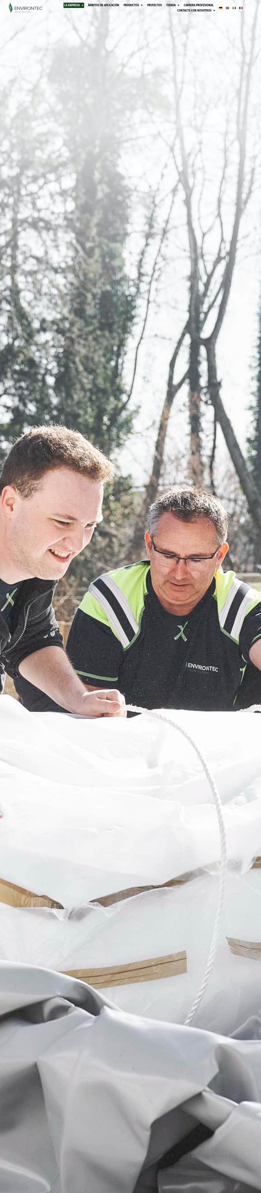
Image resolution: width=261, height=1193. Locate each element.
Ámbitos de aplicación (103, 5)
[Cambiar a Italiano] (234, 8)
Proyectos (154, 5)
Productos (131, 5)
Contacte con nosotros (194, 10)
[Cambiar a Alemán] (220, 8)
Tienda (171, 5)
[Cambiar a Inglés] (227, 8)
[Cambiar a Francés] (241, 8)
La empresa (72, 5)
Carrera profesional (199, 5)
